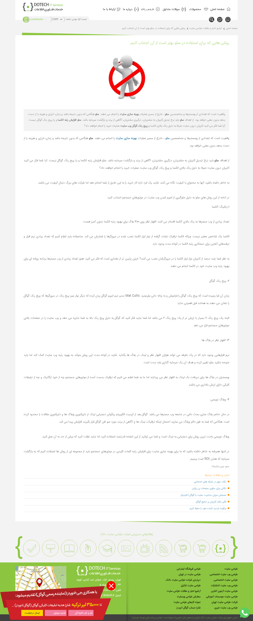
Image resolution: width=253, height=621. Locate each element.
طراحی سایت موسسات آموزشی (222, 596)
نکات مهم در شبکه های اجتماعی (210, 482)
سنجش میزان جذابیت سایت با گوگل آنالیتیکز (203, 495)
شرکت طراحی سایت (213, 618)
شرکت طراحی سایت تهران (225, 602)
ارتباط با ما (109, 9)
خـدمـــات (147, 9)
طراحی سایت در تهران (190, 574)
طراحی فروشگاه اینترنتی (189, 569)
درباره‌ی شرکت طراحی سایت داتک (183, 580)
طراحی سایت (231, 569)
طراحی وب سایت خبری (226, 608)
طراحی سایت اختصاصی (226, 580)
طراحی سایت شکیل (191, 585)
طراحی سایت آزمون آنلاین (224, 591)
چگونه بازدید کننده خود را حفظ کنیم (208, 508)
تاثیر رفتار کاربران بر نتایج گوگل (211, 502)
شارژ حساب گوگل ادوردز (188, 608)
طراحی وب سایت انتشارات (224, 585)
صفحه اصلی (217, 9)
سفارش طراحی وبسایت (189, 596)
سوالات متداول (171, 9)
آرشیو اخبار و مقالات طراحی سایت (205, 28)
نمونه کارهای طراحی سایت (187, 602)
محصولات (195, 9)
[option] (220, 548)
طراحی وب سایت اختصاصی (224, 574)
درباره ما (127, 9)
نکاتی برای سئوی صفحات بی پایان (209, 488)
